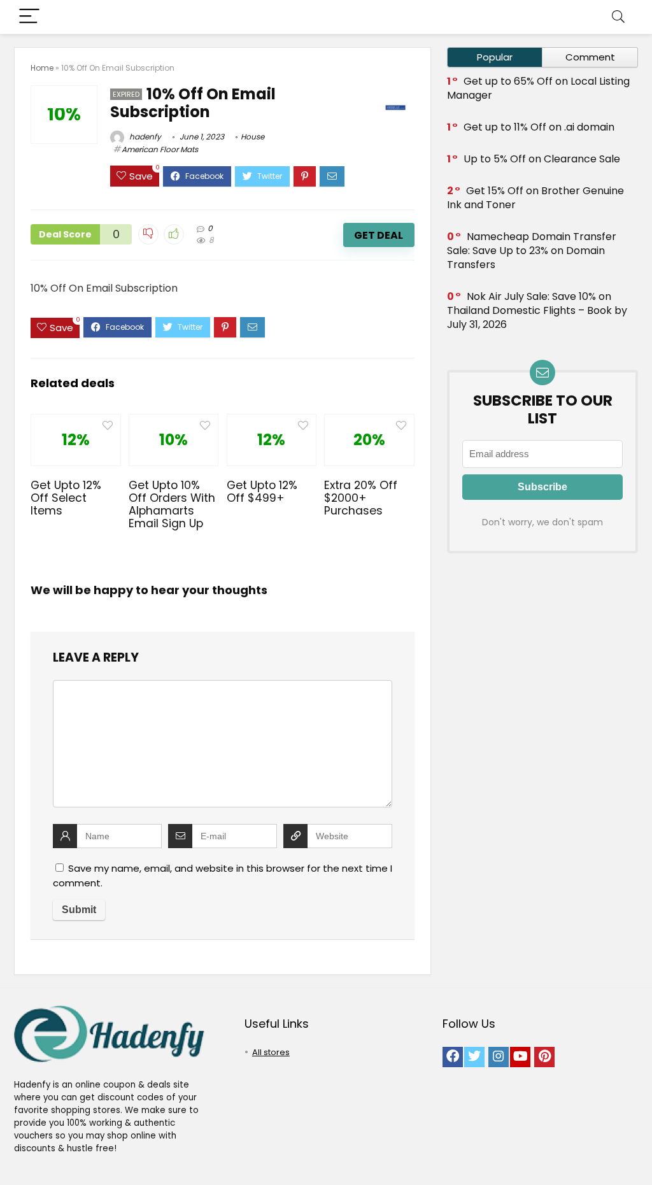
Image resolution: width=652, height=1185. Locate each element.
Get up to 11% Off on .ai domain (539, 127)
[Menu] (29, 17)
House (252, 136)
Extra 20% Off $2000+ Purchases (360, 498)
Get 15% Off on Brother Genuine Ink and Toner (535, 197)
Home (42, 67)
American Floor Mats (160, 149)
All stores (271, 1052)
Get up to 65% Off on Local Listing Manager (538, 88)
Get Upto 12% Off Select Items (66, 498)
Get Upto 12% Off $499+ (262, 492)
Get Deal (378, 235)
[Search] (618, 17)
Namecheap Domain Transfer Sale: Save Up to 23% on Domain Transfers (531, 250)
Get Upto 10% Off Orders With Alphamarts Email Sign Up (172, 504)
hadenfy (144, 136)
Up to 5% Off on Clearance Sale (542, 159)
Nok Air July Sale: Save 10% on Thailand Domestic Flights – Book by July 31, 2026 (537, 310)
